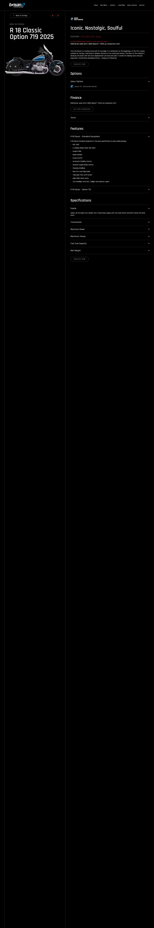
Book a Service (132, 5)
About (96, 5)
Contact (142, 5)
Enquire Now (79, 64)
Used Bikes (121, 5)
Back (21, 15)
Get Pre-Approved (82, 109)
